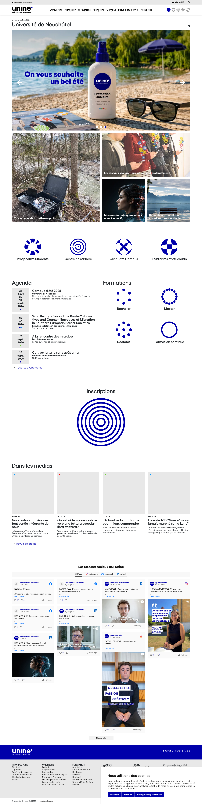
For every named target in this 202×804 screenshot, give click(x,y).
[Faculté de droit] (182, 10)
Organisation (48, 769)
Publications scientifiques (54, 774)
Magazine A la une (51, 777)
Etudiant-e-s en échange (100, 417)
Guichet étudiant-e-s (22, 774)
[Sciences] (177, 10)
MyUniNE (179, 2)
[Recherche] (189, 2)
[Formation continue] (169, 330)
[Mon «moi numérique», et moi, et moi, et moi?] (123, 200)
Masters (76, 774)
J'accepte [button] (114, 794)
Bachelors (77, 772)
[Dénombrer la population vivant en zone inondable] (168, 200)
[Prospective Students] (32, 247)
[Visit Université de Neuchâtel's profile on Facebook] (17, 584)
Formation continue (82, 779)
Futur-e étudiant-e (128, 9)
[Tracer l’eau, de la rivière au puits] (56, 177)
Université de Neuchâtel (23, 2)
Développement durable (54, 779)
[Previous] (19, 82)
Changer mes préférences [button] (149, 794)
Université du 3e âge (82, 782)
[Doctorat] (123, 330)
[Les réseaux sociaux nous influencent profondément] (146, 155)
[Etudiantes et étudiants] (169, 247)
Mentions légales (46, 801)
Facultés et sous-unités (53, 784)
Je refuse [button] (128, 794)
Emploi (15, 779)
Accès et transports (21, 772)
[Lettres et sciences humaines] (173, 10)
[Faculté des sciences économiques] (187, 10)
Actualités (146, 9)
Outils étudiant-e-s (21, 777)
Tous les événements (29, 367)
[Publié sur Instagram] (186, 583)
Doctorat (76, 777)
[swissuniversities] (176, 750)
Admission (70, 9)
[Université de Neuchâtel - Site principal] (22, 752)
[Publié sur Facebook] (50, 583)
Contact (16, 767)
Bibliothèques (109, 767)
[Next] (182, 82)
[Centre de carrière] (78, 247)
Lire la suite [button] (19, 596)
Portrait (45, 767)
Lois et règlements (51, 782)
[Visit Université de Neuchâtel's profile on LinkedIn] (107, 584)
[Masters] (169, 297)
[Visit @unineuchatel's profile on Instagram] (152, 584)
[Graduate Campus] (123, 247)
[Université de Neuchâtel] (22, 10)
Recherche (98, 9)
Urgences (16, 769)
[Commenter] (65, 600)
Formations (84, 9)
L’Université (56, 9)
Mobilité (76, 784)
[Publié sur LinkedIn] (141, 583)
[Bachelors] (123, 297)
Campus (111, 9)
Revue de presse (26, 543)
